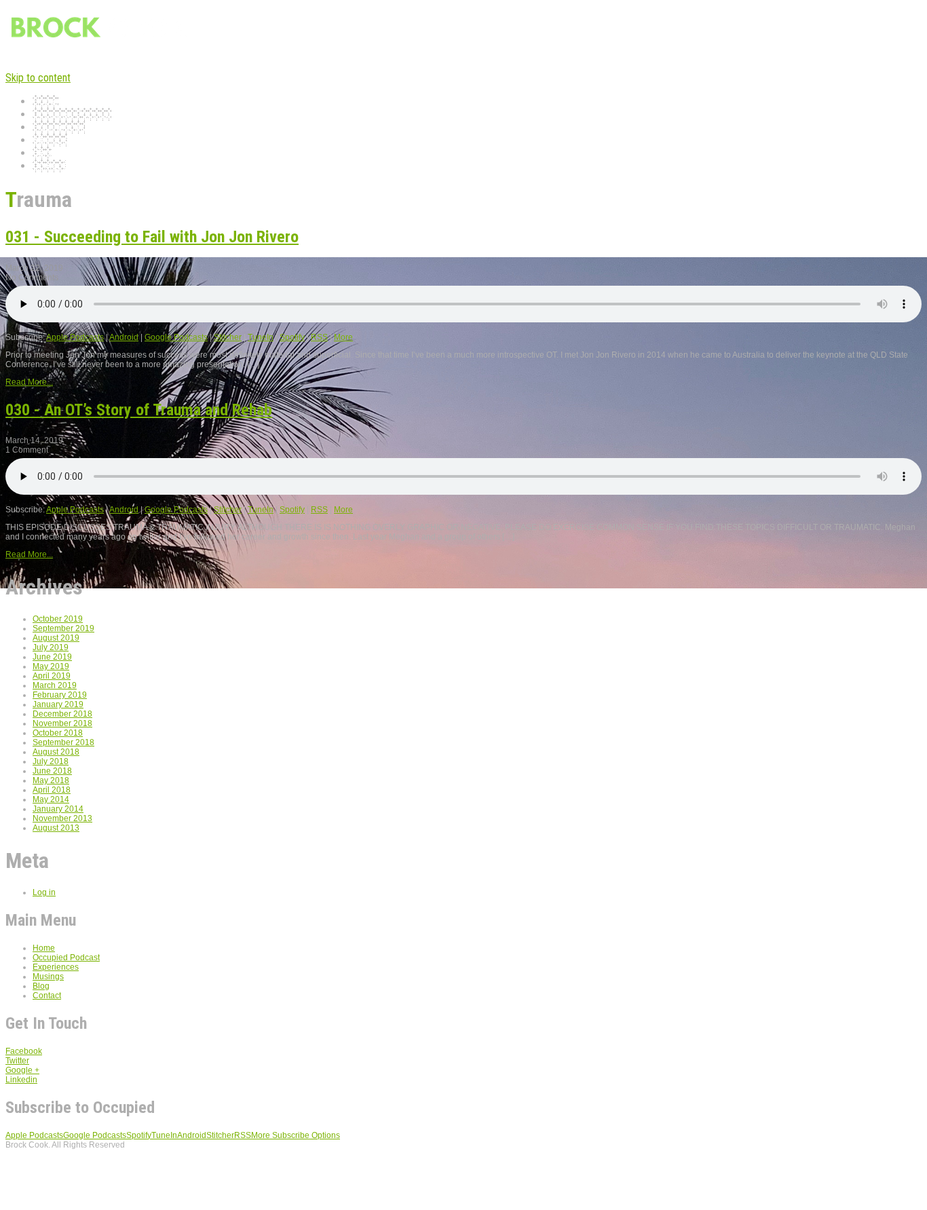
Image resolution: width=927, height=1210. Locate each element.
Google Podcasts (176, 337)
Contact (49, 165)
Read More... (29, 382)
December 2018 (62, 714)
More (343, 337)
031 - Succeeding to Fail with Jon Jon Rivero (152, 236)
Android (123, 337)
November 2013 (62, 818)
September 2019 (63, 628)
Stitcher (228, 337)
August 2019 (56, 638)
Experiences (59, 127)
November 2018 (62, 723)
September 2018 (63, 742)
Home (45, 101)
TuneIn (260, 337)
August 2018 (56, 752)
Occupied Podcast (72, 114)
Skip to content (38, 77)
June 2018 (52, 771)
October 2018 (58, 733)
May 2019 (51, 666)
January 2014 (58, 809)
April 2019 (52, 676)
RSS (319, 337)
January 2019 (58, 704)
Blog (42, 153)
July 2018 (51, 761)
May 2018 (51, 780)
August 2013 (56, 828)
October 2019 (58, 619)
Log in (44, 892)
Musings (50, 140)
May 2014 (51, 799)
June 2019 (52, 657)
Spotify (292, 337)
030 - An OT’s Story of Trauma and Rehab (138, 409)
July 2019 (51, 647)
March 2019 (55, 685)
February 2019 (60, 695)
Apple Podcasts (75, 337)
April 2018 (52, 790)
